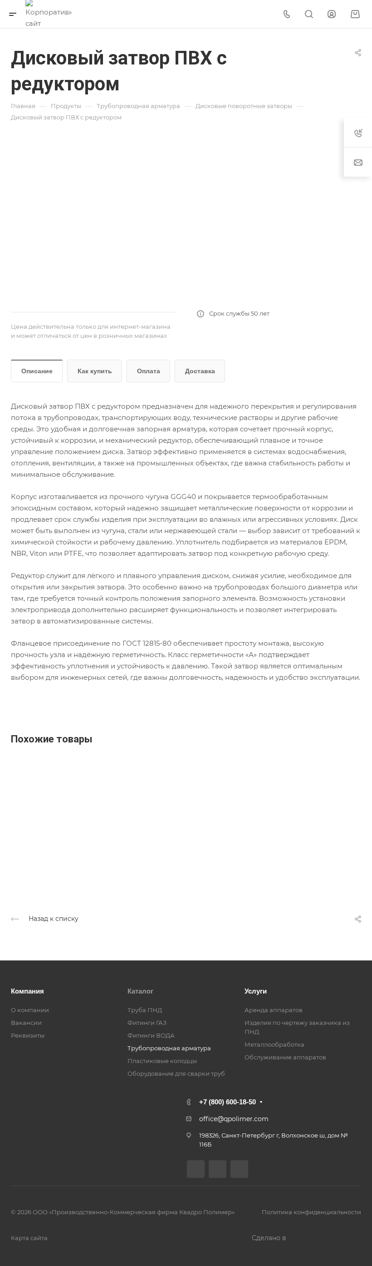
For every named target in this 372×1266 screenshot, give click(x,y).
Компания (27, 991)
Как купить (95, 371)
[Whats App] (239, 1169)
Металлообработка (274, 1044)
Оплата (148, 371)
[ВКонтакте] (196, 1169)
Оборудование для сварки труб (176, 1073)
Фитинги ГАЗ (146, 1022)
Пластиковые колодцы (162, 1060)
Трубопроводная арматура (169, 1048)
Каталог (140, 991)
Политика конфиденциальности (311, 1212)
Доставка (200, 371)
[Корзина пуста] (355, 14)
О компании (30, 1010)
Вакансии (26, 1022)
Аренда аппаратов (274, 1010)
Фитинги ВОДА (151, 1035)
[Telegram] (217, 1169)
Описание (37, 371)
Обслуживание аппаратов (285, 1057)
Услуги (256, 991)
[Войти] (332, 14)
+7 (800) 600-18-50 (227, 1102)
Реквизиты (27, 1035)
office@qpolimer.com (234, 1119)
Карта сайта (29, 1237)
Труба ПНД (144, 1010)
